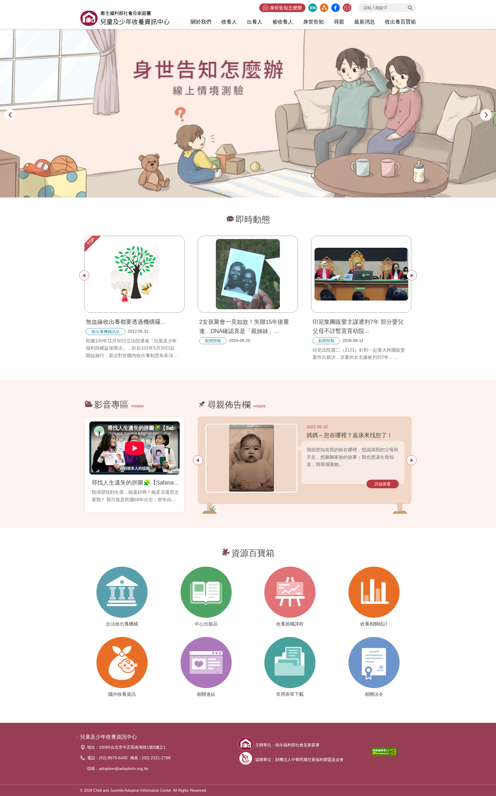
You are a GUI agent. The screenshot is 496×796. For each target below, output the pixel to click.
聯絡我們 (347, 7)
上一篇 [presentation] (84, 275)
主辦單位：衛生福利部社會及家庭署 (287, 745)
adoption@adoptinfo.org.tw (123, 768)
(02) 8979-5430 (113, 758)
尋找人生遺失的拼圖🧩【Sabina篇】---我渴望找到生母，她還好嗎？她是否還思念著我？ (136, 482)
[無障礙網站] (384, 753)
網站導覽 (324, 7)
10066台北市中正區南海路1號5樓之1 (132, 747)
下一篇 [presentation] (412, 275)
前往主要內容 (18, 3)
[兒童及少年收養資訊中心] (125, 17)
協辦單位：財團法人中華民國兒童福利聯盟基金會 (299, 759)
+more (137, 406)
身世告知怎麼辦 (286, 7)
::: (74, 3)
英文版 (312, 7)
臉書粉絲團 (335, 7)
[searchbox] (387, 7)
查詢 (410, 7)
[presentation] (10, 115)
